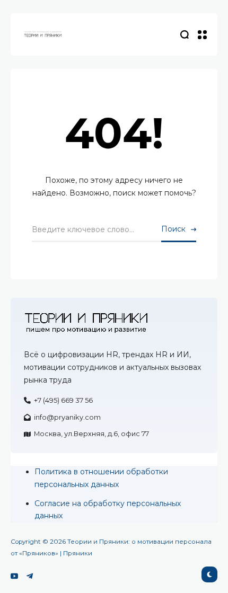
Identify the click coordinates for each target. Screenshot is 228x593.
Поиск (173, 229)
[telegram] (29, 576)
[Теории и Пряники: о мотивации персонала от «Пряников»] (42, 34)
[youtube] (14, 576)
